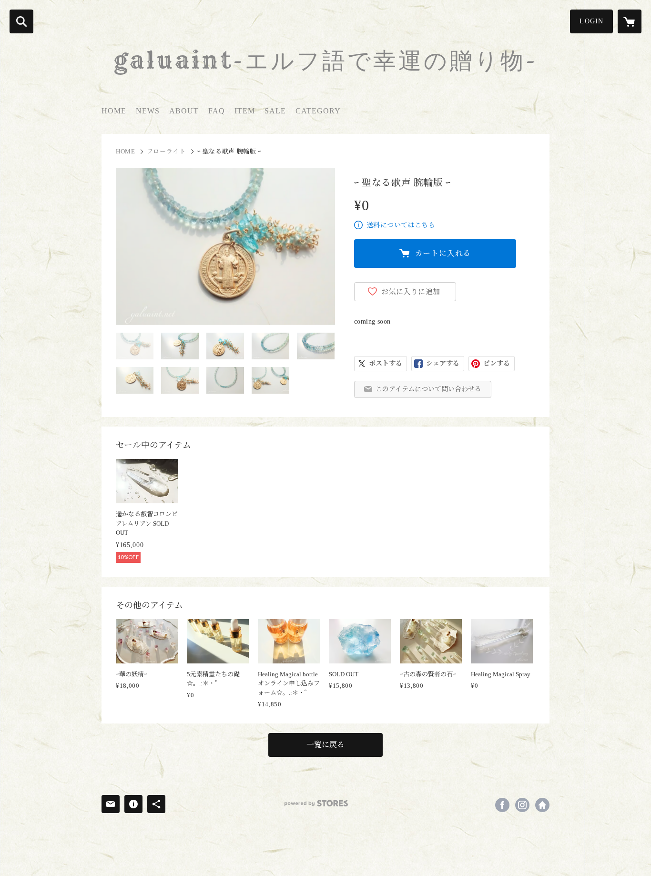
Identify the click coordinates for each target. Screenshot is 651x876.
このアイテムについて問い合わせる (428, 389)
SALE (275, 111)
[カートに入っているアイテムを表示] (629, 21)
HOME (114, 111)
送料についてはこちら (400, 225)
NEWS (148, 111)
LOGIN (591, 21)
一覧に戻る (325, 745)
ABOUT (184, 111)
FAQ (216, 111)
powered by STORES (316, 803)
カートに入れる (443, 253)
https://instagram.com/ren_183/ (522, 805)
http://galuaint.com (542, 805)
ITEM (244, 111)
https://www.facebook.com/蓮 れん (502, 805)
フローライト (166, 151)
